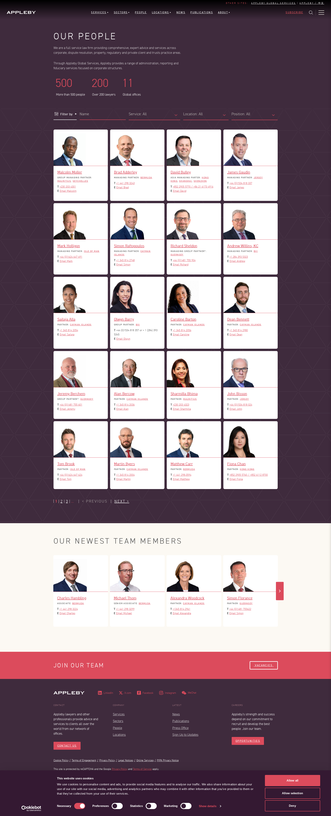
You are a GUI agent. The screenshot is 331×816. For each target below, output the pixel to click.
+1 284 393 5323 (238, 257)
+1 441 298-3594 (182, 475)
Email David (179, 191)
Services (119, 714)
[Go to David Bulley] (194, 148)
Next (280, 591)
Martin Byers (124, 463)
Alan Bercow (124, 393)
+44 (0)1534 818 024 (240, 404)
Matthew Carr (182, 463)
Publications (180, 721)
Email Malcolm (68, 191)
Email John (236, 409)
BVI (256, 251)
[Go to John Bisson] (250, 369)
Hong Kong (247, 469)
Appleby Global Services (273, 3)
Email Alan (122, 409)
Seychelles (80, 181)
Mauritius (64, 181)
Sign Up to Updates (185, 735)
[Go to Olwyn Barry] (137, 295)
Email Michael (124, 613)
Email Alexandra (182, 613)
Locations (119, 735)
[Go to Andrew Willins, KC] (250, 221)
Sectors (118, 721)
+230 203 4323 (181, 404)
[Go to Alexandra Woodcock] (194, 573)
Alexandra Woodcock (187, 598)
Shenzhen (200, 181)
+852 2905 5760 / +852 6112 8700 (248, 475)
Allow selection (292, 793)
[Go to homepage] (21, 12)
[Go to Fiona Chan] (250, 439)
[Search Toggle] (311, 12)
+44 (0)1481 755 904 (184, 260)
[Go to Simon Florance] (250, 573)
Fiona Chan (236, 463)
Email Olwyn (123, 338)
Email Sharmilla (182, 409)
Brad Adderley (125, 172)
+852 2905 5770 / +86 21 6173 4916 (193, 186)
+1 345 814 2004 (125, 475)
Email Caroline (181, 334)
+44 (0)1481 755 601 (71, 404)
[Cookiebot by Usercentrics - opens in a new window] (31, 808)
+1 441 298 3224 (68, 609)
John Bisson (237, 393)
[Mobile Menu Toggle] (321, 12)
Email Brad (122, 187)
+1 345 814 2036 (125, 404)
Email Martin (123, 479)
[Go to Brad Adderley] (137, 148)
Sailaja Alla (66, 319)
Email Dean (236, 334)
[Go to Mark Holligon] (81, 221)
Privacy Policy (107, 760)
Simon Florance (240, 598)
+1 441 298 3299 (125, 609)
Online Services (145, 760)
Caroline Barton (183, 319)
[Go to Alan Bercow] (137, 369)
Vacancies (264, 665)
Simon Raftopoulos (129, 245)
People (117, 728)
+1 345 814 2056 (182, 330)
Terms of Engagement (84, 760)
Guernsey (177, 254)
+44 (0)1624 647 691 (71, 257)
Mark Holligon (68, 245)
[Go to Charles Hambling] (80, 573)
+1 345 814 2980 (238, 330)
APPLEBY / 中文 (312, 3)
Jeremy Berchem (71, 393)
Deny (292, 805)
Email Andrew (237, 261)
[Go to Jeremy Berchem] (81, 369)
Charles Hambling (71, 598)
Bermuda (146, 177)
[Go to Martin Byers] (137, 439)
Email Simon (123, 264)
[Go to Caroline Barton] (194, 295)
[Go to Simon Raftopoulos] (137, 221)
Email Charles (67, 613)
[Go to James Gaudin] (250, 148)
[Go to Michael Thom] (137, 573)
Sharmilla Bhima (184, 393)
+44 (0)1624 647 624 (71, 475)
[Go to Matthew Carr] (194, 439)
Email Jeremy (67, 409)
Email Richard (180, 264)
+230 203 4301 (68, 186)
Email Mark (66, 261)
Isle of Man (92, 251)
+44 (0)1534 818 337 (240, 183)
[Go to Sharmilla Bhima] (194, 369)
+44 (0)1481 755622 (240, 609)
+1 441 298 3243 (125, 183)
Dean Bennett (238, 319)
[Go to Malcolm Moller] (81, 148)
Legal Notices (125, 760)
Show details (207, 806)
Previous (51, 591)
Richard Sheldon (184, 245)
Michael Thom (125, 598)
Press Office (180, 728)
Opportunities (248, 741)
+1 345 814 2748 (125, 260)
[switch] (117, 806)
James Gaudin (238, 172)
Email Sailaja (67, 334)
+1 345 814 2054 (69, 330)
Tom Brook (66, 463)
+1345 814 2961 (181, 609)
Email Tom (65, 479)
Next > (121, 501)
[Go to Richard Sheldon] (194, 221)
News (176, 714)
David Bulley (181, 172)
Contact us (67, 745)
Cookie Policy (61, 760)
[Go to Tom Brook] (81, 439)
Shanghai (185, 181)
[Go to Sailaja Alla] (81, 295)
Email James (237, 187)
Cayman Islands (81, 324)
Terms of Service (142, 769)
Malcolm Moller (69, 172)
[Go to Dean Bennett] (250, 295)
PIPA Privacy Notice (168, 760)
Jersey (258, 177)
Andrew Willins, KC (242, 245)
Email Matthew (181, 479)
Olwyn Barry (124, 319)
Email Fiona (236, 479)
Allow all (292, 780)
